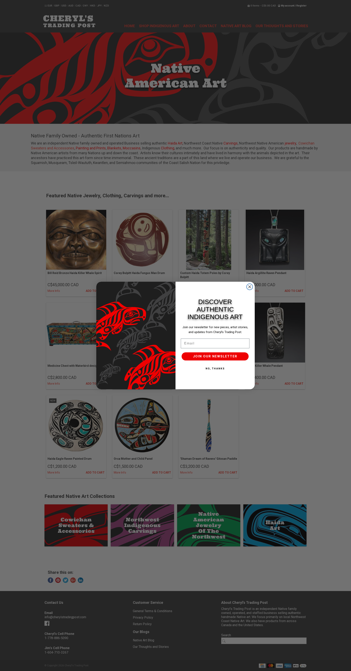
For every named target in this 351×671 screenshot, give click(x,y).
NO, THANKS (215, 368)
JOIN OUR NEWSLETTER (215, 356)
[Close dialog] (250, 287)
